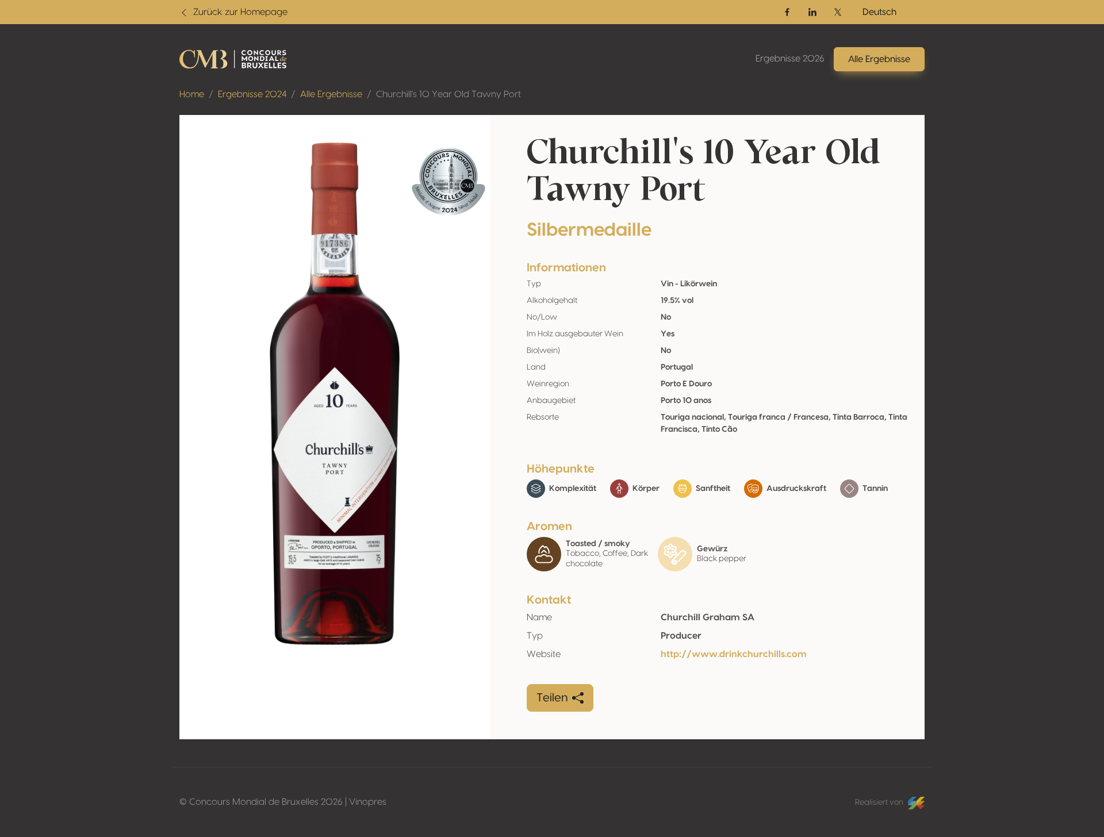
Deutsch (879, 12)
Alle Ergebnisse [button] (879, 59)
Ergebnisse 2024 (252, 94)
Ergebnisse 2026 (790, 58)
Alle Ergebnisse (331, 94)
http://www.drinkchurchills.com (734, 654)
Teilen (552, 698)
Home (191, 94)
